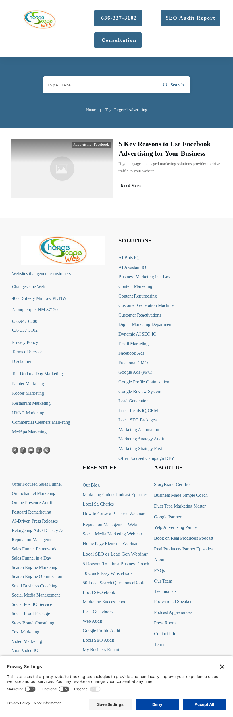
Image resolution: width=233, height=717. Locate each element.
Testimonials (165, 591)
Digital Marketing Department (145, 324)
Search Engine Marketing (34, 567)
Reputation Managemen (33, 539)
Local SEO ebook (99, 592)
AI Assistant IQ (132, 267)
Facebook (101, 144)
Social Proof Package (31, 613)
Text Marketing (25, 631)
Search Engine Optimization (37, 576)
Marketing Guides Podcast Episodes (115, 494)
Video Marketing (27, 641)
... (157, 171)
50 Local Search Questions (107, 582)
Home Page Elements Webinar (110, 543)
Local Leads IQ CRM (138, 410)
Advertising (82, 144)
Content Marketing (135, 286)
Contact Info (165, 633)
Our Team (163, 581)
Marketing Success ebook (106, 601)
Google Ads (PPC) (135, 372)
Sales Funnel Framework (34, 548)
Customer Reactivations (139, 315)
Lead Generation (133, 400)
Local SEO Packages (137, 419)
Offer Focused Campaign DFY (146, 458)
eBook (138, 582)
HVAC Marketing (28, 412)
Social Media (23, 595)
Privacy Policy (25, 342)
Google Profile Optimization (143, 381)
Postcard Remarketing (31, 512)
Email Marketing (133, 343)
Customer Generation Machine (146, 305)
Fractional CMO (133, 362)
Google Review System (139, 391)
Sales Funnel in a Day (31, 558)
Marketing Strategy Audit (141, 439)
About (159, 559)
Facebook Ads (131, 353)
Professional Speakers (173, 601)
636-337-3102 (25, 330)
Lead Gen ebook (98, 611)
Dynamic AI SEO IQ (137, 334)
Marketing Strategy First (140, 448)
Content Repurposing (137, 296)
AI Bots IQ (128, 257)
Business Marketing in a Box (144, 276)
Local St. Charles (98, 504)
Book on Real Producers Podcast (183, 538)
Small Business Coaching (34, 585)
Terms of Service (27, 351)
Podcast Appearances (173, 612)
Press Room (165, 622)
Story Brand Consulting (33, 622)
